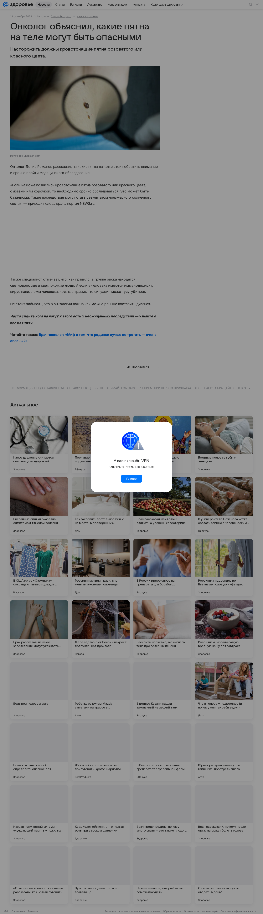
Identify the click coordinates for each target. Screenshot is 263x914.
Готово (131, 478)
